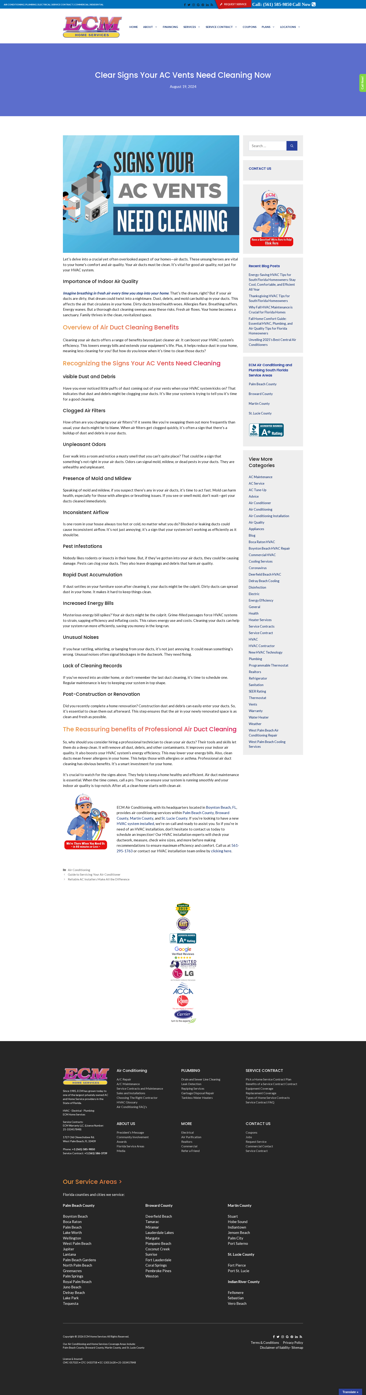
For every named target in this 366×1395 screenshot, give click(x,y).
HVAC (253, 639)
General (254, 607)
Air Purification (191, 1137)
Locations (288, 26)
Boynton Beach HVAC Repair (269, 548)
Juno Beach (72, 1287)
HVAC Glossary (127, 1102)
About (148, 26)
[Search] (292, 146)
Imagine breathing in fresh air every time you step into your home (116, 293)
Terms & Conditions (265, 1343)
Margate (152, 1238)
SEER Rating (257, 691)
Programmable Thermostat (268, 665)
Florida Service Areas (130, 1146)
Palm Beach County (263, 384)
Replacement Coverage (261, 1093)
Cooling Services (261, 561)
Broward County (261, 394)
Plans (266, 26)
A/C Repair (124, 1079)
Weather (255, 724)
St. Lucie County (260, 413)
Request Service (256, 1141)
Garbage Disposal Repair (197, 1093)
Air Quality (256, 522)
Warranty (256, 711)
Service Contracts (261, 626)
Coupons (249, 26)
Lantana (69, 1254)
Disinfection (257, 587)
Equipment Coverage (259, 1088)
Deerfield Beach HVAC (265, 574)
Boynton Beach (75, 1216)
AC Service (256, 483)
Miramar (152, 1227)
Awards (122, 1141)
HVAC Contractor (262, 646)
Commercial (189, 1146)
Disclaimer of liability (275, 1348)
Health (253, 613)
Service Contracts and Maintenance (140, 1088)
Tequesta (70, 1303)
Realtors (255, 672)
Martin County (259, 403)
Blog (252, 535)
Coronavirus (258, 568)
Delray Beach (74, 1292)
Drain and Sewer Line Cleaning (200, 1079)
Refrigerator (258, 678)
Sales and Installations (131, 1093)
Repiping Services (192, 1088)
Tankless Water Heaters (197, 1097)
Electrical (187, 1132)
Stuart (233, 1216)
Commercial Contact (259, 1146)
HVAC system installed (135, 823)
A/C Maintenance (128, 1084)
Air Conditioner (260, 503)
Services (189, 26)
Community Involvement (133, 1137)
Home (133, 26)
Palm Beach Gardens (79, 1260)
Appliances (256, 529)
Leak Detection (191, 1084)
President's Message (130, 1132)
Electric (254, 594)
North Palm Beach (77, 1265)
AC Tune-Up (257, 490)
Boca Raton (72, 1221)
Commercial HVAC (262, 555)
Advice (254, 496)
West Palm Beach (77, 1243)
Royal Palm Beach (77, 1281)
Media (121, 1150)
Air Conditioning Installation (269, 516)
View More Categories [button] (262, 462)
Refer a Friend (190, 1150)
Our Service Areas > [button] (92, 1182)
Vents (253, 704)
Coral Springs (156, 1265)
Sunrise (151, 1254)
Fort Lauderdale (158, 1260)
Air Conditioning (79, 870)
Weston (151, 1276)
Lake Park (71, 1298)
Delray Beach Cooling (264, 581)
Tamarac (152, 1221)
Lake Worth (72, 1232)
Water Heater (259, 717)
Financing (170, 26)
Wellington (72, 1238)
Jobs (249, 1137)
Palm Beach (72, 1227)
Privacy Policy (293, 1343)
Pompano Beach (158, 1243)
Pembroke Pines (158, 1270)
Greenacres (72, 1270)
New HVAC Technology (266, 652)
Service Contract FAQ (260, 1102)
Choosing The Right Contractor (137, 1097)
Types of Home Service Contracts (268, 1097)
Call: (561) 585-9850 (272, 4)
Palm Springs (73, 1276)
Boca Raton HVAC (262, 542)
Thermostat (257, 698)
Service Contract (219, 26)
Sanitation (256, 685)
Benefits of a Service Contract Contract (271, 1084)
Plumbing (255, 659)
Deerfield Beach (158, 1216)
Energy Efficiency (261, 600)
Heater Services (260, 620)
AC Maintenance (260, 477)
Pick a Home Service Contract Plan (268, 1079)
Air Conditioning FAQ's (132, 1107)
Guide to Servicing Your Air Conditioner (94, 874)
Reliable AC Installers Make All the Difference (98, 879)
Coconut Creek (157, 1249)
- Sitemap (296, 1348)
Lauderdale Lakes (159, 1232)
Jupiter (68, 1249)
